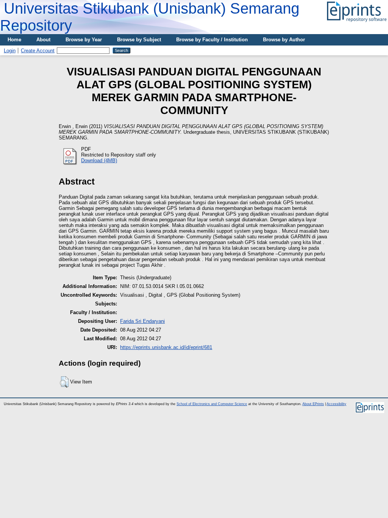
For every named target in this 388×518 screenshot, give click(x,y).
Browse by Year (84, 39)
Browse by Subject (139, 39)
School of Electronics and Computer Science (212, 404)
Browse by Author (284, 39)
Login (10, 50)
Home (14, 39)
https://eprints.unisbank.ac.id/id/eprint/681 (166, 347)
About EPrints (313, 404)
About (43, 39)
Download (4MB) (99, 160)
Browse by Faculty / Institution (212, 39)
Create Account (38, 50)
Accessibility (336, 404)
